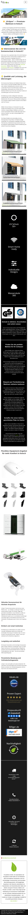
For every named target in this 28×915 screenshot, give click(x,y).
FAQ (24, 910)
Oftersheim (11, 67)
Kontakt (14, 913)
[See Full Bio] (17, 901)
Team (9, 912)
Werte (12, 912)
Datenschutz (9, 913)
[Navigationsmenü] (25, 2)
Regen (17, 435)
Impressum (3, 913)
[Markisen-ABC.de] (5, 2)
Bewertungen (20, 912)
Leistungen (19, 910)
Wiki (2, 912)
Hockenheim (3, 66)
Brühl (20, 66)
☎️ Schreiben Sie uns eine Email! (8, 857)
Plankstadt (22, 64)
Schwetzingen (4, 67)
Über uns (5, 912)
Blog (16, 912)
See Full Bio (13, 901)
